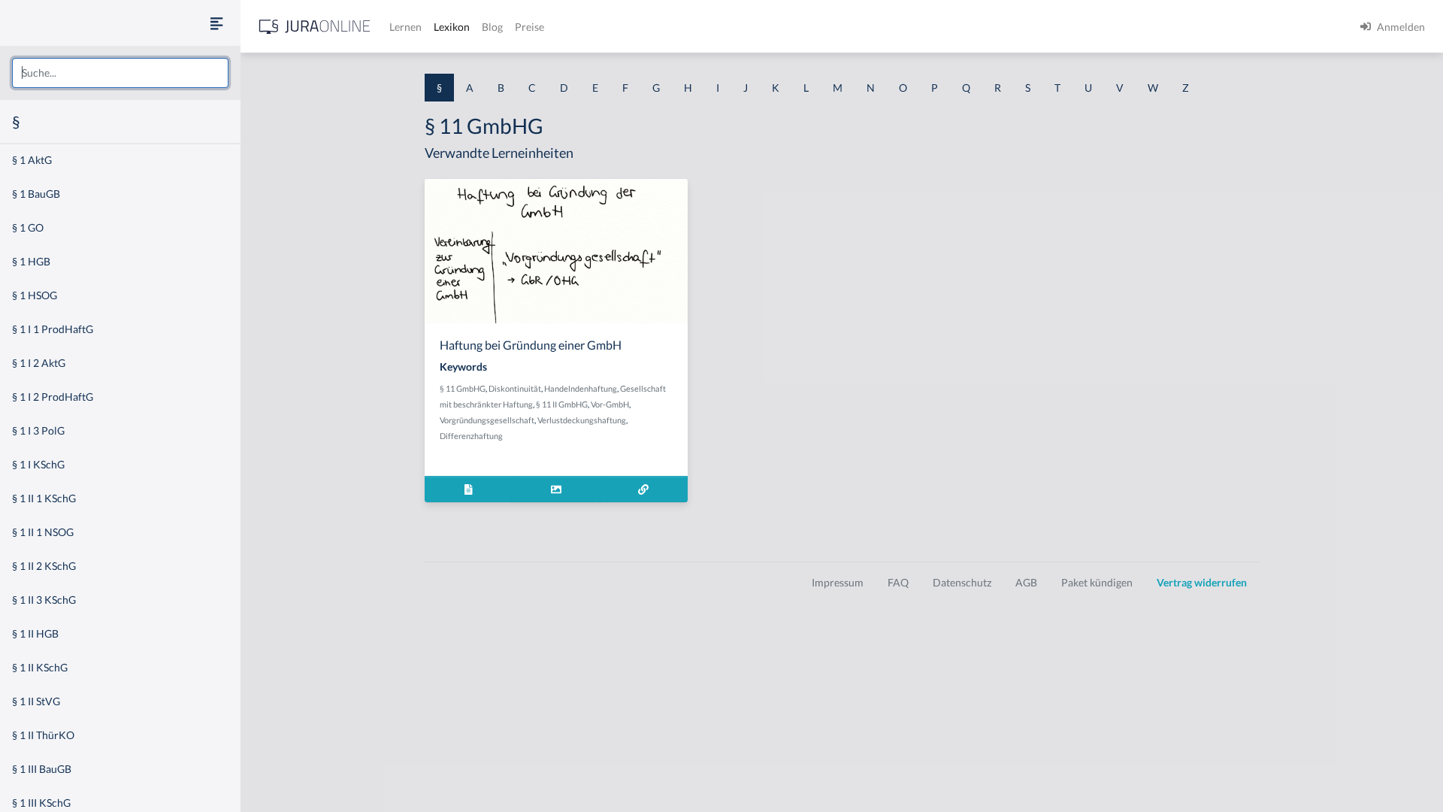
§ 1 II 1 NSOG (43, 532)
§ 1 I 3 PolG (38, 430)
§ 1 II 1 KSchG (44, 498)
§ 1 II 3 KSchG (44, 599)
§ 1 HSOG (34, 295)
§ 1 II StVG (36, 701)
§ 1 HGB (31, 261)
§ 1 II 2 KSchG (44, 565)
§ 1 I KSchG (38, 464)
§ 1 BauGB (36, 193)
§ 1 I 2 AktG (38, 362)
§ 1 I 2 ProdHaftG (52, 396)
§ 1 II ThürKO (43, 735)
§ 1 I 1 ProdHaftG (52, 329)
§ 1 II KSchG (40, 667)
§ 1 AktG (32, 159)
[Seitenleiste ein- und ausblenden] (216, 23)
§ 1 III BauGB (41, 768)
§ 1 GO (28, 227)
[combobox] (120, 73)
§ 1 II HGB (35, 633)
